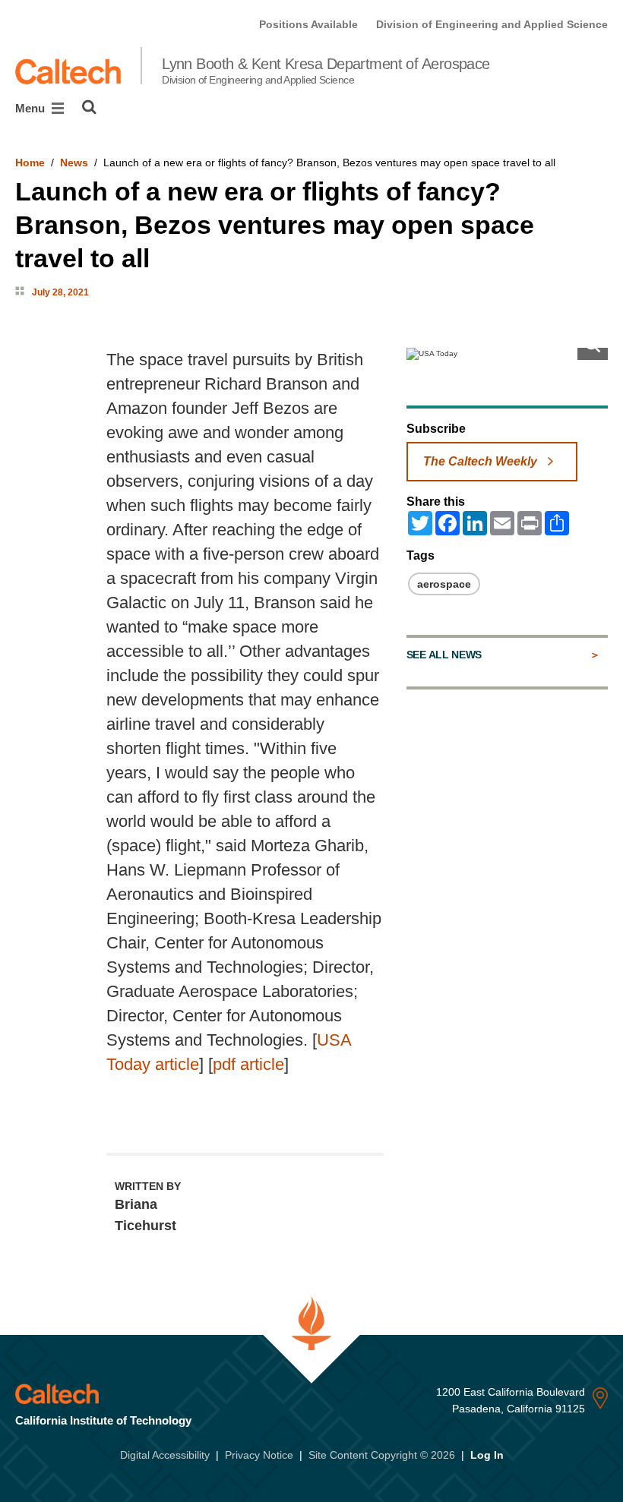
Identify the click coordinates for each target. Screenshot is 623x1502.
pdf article (248, 1064)
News (74, 162)
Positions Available (308, 24)
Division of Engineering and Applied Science (492, 24)
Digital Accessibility (165, 1455)
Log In (487, 1455)
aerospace (444, 584)
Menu (31, 108)
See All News (444, 654)
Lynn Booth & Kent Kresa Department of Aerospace (326, 70)
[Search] (89, 107)
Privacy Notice (259, 1455)
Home (30, 162)
